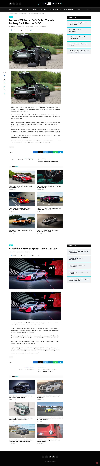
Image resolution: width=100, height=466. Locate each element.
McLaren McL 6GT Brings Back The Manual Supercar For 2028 (20, 187)
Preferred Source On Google (72, 9)
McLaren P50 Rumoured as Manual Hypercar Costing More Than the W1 (49, 209)
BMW (11, 357)
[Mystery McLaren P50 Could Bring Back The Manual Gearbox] (50, 177)
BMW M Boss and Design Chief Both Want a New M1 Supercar (48, 440)
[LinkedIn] (4, 86)
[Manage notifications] (97, 463)
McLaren (12, 147)
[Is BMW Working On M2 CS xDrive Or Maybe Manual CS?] (50, 387)
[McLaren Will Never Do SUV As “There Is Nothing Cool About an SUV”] (36, 68)
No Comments (43, 26)
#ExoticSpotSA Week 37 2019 (26, 369)
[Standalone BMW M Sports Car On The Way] (36, 288)
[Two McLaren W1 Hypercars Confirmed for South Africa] (22, 221)
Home (20, 9)
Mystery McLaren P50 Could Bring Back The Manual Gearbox (49, 187)
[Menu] (10, 9)
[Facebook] (4, 75)
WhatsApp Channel (55, 9)
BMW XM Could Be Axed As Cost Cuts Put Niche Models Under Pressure (20, 396)
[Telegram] (4, 93)
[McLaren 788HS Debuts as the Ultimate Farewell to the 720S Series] (50, 221)
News (11, 245)
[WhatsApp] (4, 89)
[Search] (88, 9)
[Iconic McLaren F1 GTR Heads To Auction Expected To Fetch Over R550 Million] (22, 199)
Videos (34, 9)
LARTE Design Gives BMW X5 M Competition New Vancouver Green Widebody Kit (21, 418)
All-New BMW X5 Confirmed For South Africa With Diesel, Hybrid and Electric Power (21, 440)
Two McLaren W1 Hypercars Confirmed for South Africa (20, 231)
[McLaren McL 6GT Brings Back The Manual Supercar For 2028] (22, 177)
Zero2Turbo (12, 26)
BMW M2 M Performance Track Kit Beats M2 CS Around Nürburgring (50, 418)
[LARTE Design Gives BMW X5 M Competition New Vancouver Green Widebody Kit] (22, 409)
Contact (27, 9)
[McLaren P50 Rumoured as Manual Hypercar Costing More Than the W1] (50, 199)
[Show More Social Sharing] (39, 30)
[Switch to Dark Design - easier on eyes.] (90, 9)
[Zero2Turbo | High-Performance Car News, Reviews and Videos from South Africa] (50, 3)
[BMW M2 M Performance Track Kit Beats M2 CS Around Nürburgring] (50, 409)
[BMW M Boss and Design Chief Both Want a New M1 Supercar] (50, 431)
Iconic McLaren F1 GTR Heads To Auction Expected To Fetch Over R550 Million (20, 209)
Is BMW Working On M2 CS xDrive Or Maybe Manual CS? (48, 396)
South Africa (43, 9)
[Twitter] (4, 82)
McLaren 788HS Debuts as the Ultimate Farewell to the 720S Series (48, 231)
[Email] (4, 79)
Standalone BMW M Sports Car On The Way (23, 159)
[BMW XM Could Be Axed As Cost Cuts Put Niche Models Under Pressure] (22, 387)
